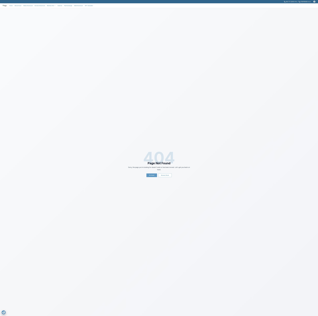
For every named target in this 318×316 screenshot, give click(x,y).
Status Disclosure (28, 5)
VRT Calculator (89, 5)
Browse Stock (165, 175)
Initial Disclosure (78, 5)
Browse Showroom (40, 5)
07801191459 (303, 1)
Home (11, 5)
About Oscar (18, 5)
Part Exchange (68, 5)
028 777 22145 (290, 1)
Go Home (151, 175)
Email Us (60, 5)
